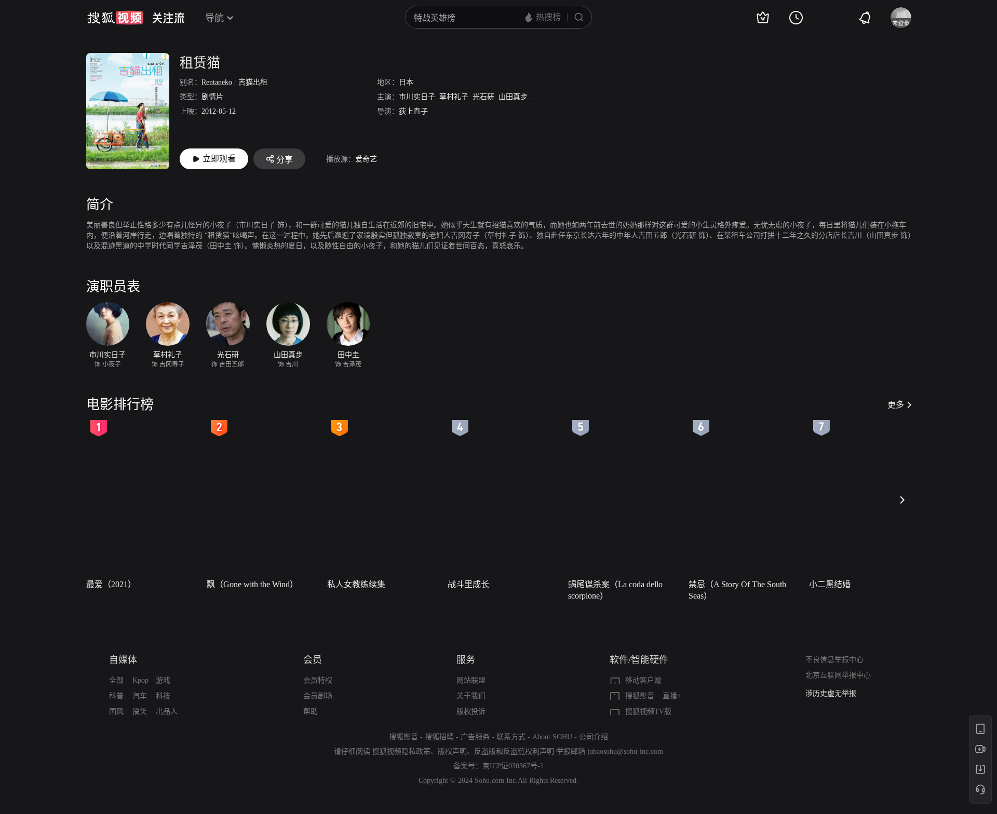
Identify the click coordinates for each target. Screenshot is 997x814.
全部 (116, 680)
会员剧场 (317, 696)
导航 (214, 18)
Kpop (140, 680)
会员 (312, 660)
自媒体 (123, 660)
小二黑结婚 (830, 584)
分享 (284, 159)
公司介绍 (593, 737)
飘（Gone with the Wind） (252, 584)
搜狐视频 (115, 17)
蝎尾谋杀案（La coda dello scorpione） (615, 590)
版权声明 (452, 751)
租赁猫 (200, 63)
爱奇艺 (366, 159)
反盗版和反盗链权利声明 (514, 751)
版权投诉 (471, 711)
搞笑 (139, 711)
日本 (406, 82)
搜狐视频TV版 (648, 711)
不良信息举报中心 (834, 659)
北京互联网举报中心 (838, 675)
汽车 (139, 696)
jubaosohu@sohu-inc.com (625, 751)
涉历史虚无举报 (830, 693)
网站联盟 (471, 680)
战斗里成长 (468, 584)
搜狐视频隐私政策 (401, 751)
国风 (116, 711)
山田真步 (513, 97)
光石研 (483, 97)
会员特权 (317, 680)
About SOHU (552, 737)
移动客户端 (643, 680)
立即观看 (219, 158)
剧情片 (212, 97)
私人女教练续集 (356, 584)
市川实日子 (417, 97)
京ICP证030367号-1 (513, 766)
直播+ (672, 696)
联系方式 (511, 737)
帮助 (310, 711)
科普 (116, 696)
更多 (895, 404)
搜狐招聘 (439, 737)
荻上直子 (413, 111)
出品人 (167, 711)
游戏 (163, 680)
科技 (163, 696)
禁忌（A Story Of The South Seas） (737, 590)
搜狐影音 (639, 696)
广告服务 (475, 737)
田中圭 (543, 97)
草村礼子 (453, 97)
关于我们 (471, 696)
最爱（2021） (111, 584)
